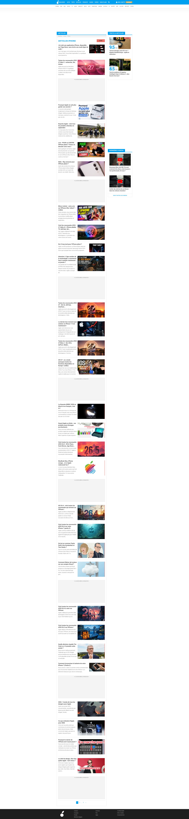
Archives (98, 810)
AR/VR (85, 6)
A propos (76, 813)
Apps (97, 815)
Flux (97, 813)
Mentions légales (78, 817)
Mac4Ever (60, 36)
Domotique (94, 6)
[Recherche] (108, 2)
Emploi (75, 815)
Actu (68, 2)
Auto (89, 6)
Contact (76, 810)
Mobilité (80, 6)
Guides (91, 2)
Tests (73, 2)
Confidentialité (120, 810)
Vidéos (96, 2)
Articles (78, 2)
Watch (68, 6)
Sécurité (127, 6)
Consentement (120, 815)
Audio (75, 6)
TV (72, 6)
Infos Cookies (120, 813)
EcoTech (105, 6)
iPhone (57, 6)
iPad (61, 6)
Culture (121, 6)
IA (109, 6)
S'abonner (128, 2)
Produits (85, 2)
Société (113, 6)
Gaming (100, 6)
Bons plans (103, 2)
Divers (132, 6)
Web (117, 6)
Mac (65, 6)
